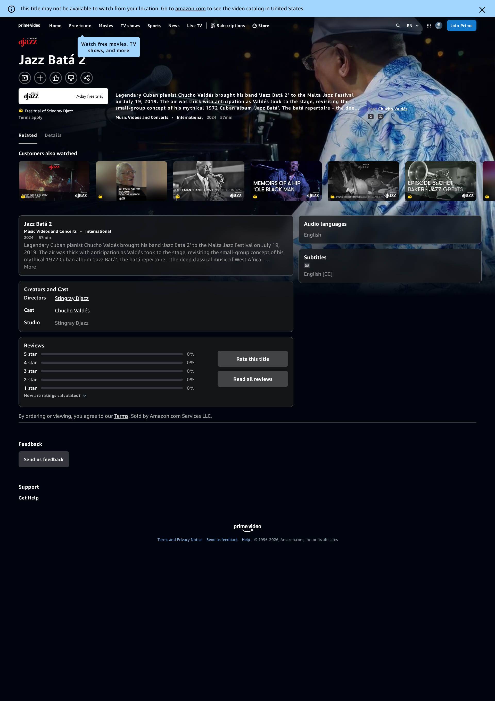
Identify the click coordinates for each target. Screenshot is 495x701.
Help (246, 539)
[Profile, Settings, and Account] (439, 25)
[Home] (29, 25)
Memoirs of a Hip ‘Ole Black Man (286, 181)
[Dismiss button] (482, 10)
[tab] (28, 135)
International (190, 117)
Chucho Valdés (392, 108)
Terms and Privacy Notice (180, 539)
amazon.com (190, 8)
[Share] (86, 78)
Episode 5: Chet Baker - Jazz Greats (440, 181)
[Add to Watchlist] (40, 78)
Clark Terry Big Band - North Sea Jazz (54, 181)
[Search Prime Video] (398, 25)
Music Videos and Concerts (142, 117)
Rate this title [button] (252, 359)
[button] (55, 395)
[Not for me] (71, 78)
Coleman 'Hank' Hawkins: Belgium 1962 (208, 181)
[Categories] (429, 25)
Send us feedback (222, 539)
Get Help (29, 497)
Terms (121, 416)
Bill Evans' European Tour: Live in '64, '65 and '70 (363, 181)
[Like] (56, 78)
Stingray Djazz (72, 298)
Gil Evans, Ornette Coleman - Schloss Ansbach (131, 181)
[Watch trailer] (25, 78)
